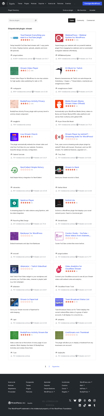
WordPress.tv (49, 392)
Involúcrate (65, 382)
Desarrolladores (49, 388)
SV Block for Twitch (73, 68)
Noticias (11, 385)
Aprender (47, 382)
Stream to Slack (72, 167)
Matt (82, 385)
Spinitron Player (27, 200)
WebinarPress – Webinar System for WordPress (75, 36)
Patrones (29, 392)
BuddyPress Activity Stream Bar (34, 332)
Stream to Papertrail (29, 299)
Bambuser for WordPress (31, 233)
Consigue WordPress (92, 3)
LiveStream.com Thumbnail (77, 332)
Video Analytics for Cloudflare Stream (73, 267)
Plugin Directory (13, 10)
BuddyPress (85, 392)
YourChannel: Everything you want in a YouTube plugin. (32, 36)
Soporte (47, 385)
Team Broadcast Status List (77, 299)
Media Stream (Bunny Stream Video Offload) (75, 102)
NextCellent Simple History (32, 167)
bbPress (83, 388)
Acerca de (11, 382)
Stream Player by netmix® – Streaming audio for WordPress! (79, 135)
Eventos (64, 385)
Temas (28, 385)
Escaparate (30, 382)
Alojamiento (12, 388)
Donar (65, 388)
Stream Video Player (29, 68)
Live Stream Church (28, 134)
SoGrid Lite (70, 200)
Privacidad (11, 392)
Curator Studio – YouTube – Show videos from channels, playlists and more (77, 234)
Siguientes (55, 366)
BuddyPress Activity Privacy (32, 101)
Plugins (28, 388)
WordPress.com (86, 382)
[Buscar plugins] (36, 20)
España (30, 403)
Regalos (65, 392)
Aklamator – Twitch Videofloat (33, 266)
